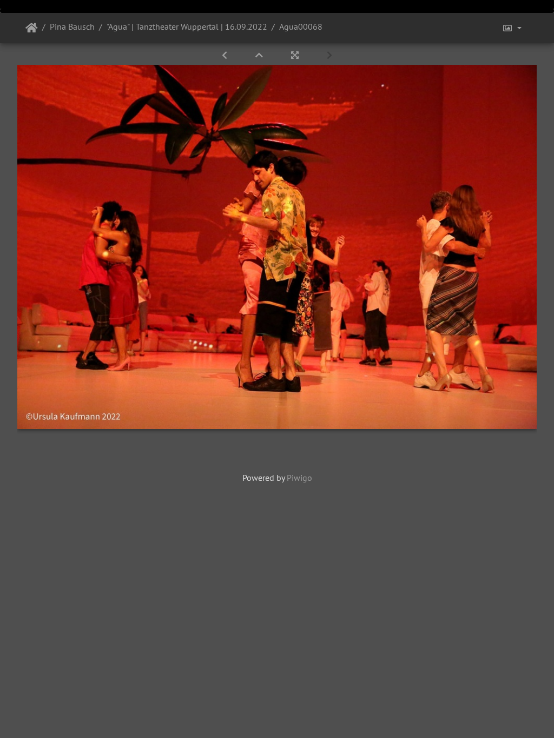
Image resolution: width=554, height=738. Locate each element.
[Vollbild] (296, 55)
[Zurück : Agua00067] (225, 55)
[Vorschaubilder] (260, 55)
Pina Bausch (72, 26)
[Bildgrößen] (512, 28)
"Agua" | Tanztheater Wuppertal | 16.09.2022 (187, 26)
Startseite (31, 28)
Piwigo (299, 477)
